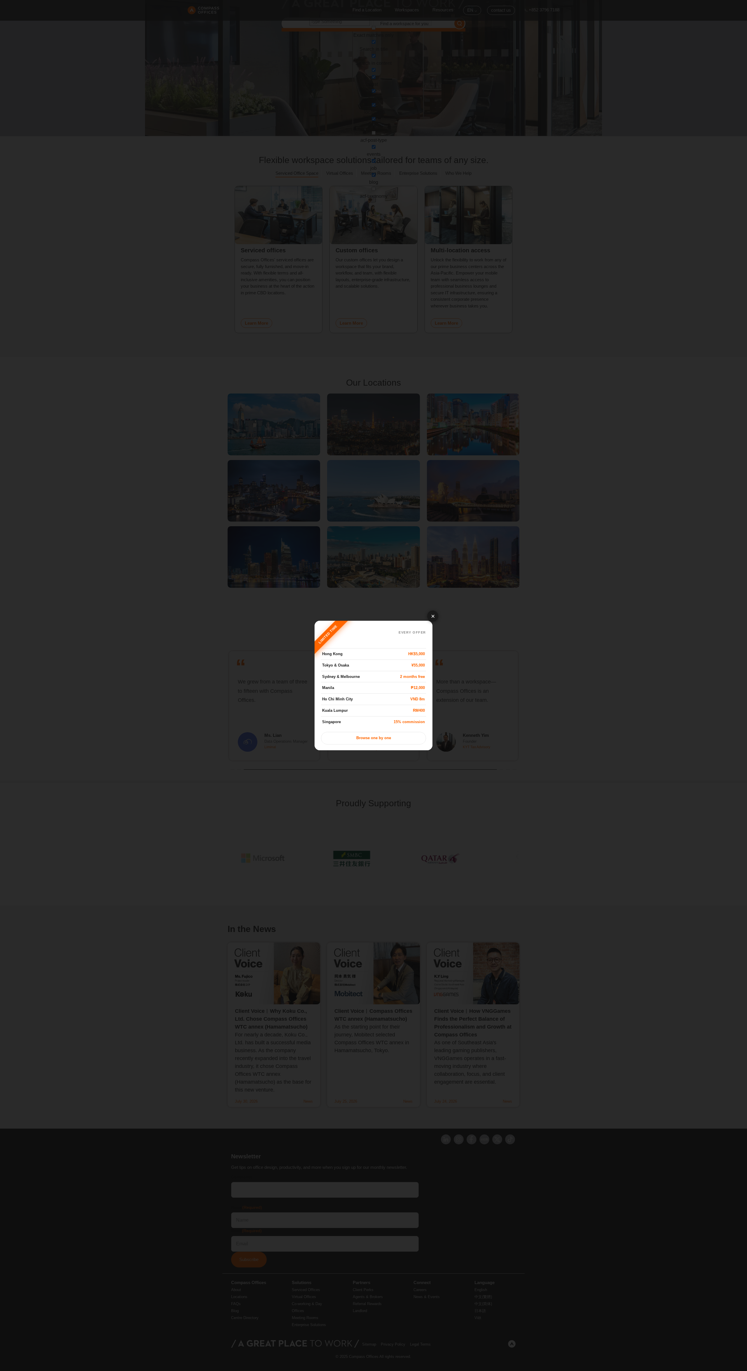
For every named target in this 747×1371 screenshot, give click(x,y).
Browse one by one (373, 738)
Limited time (328, 634)
